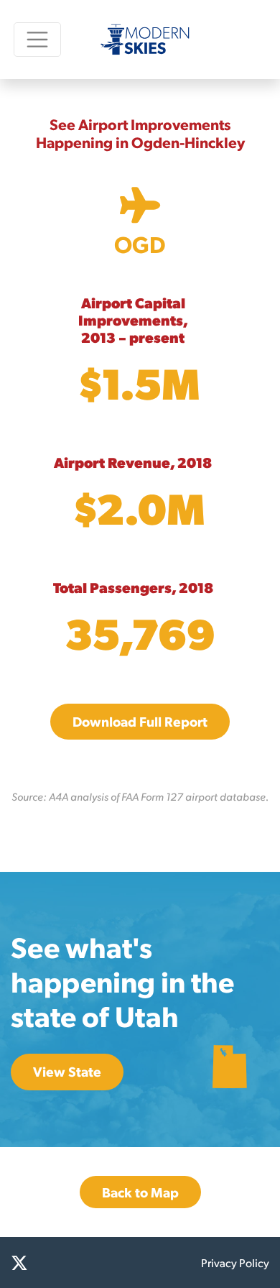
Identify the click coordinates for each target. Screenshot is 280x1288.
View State (67, 1071)
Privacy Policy (235, 1262)
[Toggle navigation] (37, 39)
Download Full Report (140, 721)
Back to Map (140, 1192)
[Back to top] (251, 1259)
